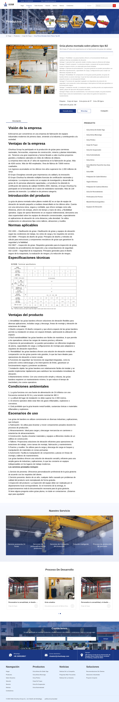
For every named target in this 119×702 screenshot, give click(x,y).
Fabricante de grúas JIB (68, 105)
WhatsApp (84, 111)
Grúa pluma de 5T (85, 101)
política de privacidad (51, 699)
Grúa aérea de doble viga (40, 671)
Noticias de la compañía (67, 671)
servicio (55, 5)
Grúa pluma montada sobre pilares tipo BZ (47, 36)
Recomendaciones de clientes (95, 671)
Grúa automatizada (38, 687)
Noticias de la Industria (67, 678)
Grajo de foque (27, 36)
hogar (22, 5)
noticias (62, 5)
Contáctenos (70, 5)
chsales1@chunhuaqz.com (59, 656)
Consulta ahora (68, 111)
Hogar (10, 36)
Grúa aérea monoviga (39, 674)
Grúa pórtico (36, 678)
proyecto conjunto (91, 678)
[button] (7, 89)
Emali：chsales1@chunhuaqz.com (48, 1)
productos (29, 5)
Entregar (105, 638)
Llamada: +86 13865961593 (27, 1)
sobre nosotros (38, 5)
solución (47, 5)
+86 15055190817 (20, 656)
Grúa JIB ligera (98, 101)
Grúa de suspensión (39, 684)
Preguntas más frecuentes (67, 674)
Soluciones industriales (93, 674)
